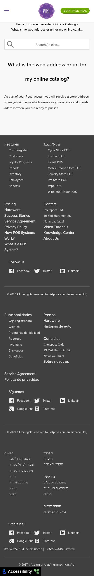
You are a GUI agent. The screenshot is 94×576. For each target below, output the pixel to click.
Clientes (14, 327)
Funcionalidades (18, 315)
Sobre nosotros (56, 361)
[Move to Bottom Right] (38, 573)
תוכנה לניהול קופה (20, 459)
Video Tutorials (56, 227)
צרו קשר (49, 476)
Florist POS (55, 162)
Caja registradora (20, 321)
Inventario (15, 344)
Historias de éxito (57, 326)
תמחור (48, 452)
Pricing (10, 204)
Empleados (16, 350)
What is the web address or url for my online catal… (47, 29)
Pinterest (49, 409)
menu (6, 10)
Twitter (47, 271)
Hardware (12, 210)
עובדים (13, 488)
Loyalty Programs (20, 162)
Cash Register (18, 150)
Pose (46, 11)
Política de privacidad (21, 379)
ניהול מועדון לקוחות (21, 470)
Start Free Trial (75, 11)
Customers (16, 156)
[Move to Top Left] (35, 570)
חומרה (48, 458)
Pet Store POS (57, 180)
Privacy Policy (15, 227)
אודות (48, 493)
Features (11, 144)
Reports (14, 168)
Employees (16, 180)
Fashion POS (56, 156)
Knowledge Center (59, 232)
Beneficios (16, 356)
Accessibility (21, 571)
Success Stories (17, 215)
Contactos (52, 338)
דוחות (12, 476)
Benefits (14, 186)
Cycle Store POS (59, 150)
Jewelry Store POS (60, 174)
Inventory (15, 174)
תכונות (9, 452)
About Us (51, 238)
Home (20, 24)
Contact (50, 204)
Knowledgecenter (40, 24)
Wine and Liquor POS (62, 192)
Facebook (23, 271)
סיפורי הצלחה (53, 464)
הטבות (13, 494)
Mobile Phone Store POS (64, 168)
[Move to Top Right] (38, 570)
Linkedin (74, 271)
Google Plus (25, 409)
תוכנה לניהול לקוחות (21, 465)
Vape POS (54, 186)
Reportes (15, 339)
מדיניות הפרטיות (55, 511)
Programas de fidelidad (24, 333)
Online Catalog (65, 24)
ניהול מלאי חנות (18, 482)
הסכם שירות (52, 506)
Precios (50, 315)
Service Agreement (19, 221)
